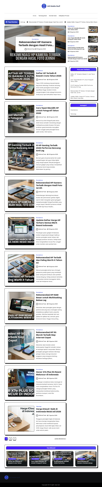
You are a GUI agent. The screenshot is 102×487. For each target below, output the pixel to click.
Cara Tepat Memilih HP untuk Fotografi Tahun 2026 (76, 38)
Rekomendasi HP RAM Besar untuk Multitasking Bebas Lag (49, 297)
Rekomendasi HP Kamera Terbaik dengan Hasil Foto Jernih (77, 58)
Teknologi (38, 406)
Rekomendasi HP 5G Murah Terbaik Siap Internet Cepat (46, 335)
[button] (63, 44)
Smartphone (35, 39)
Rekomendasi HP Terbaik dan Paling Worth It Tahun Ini (49, 260)
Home (34, 15)
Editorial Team (31, 49)
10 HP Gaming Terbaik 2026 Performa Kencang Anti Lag (76, 48)
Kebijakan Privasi (64, 15)
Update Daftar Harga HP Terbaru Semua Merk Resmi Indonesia (35, 45)
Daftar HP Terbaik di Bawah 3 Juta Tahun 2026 (76, 28)
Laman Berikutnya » (60, 438)
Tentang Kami (43, 15)
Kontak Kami (53, 15)
